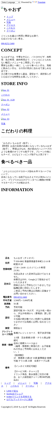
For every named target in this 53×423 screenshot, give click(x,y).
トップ (10, 17)
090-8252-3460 (7, 43)
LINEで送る (12, 391)
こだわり (11, 28)
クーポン (11, 31)
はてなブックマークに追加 (20, 399)
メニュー (11, 19)
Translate (41, 2)
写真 (9, 22)
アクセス (11, 25)
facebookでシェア (15, 394)
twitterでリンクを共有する (19, 396)
